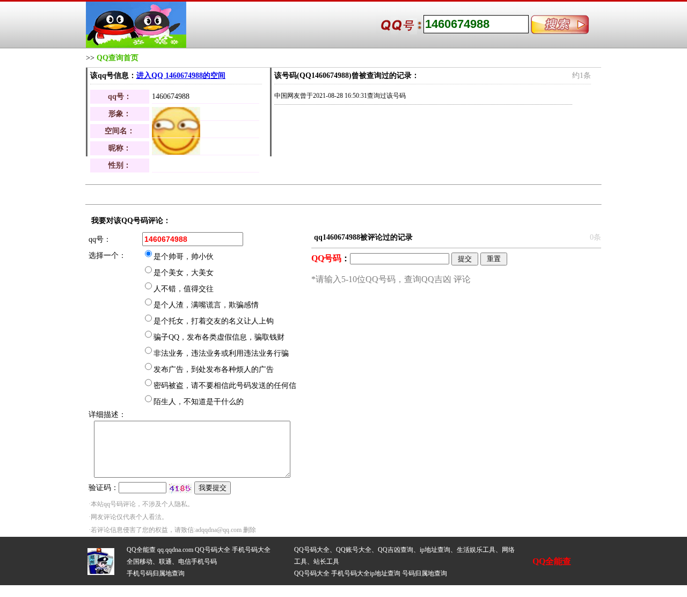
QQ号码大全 (212, 549)
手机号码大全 (251, 549)
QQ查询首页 (117, 58)
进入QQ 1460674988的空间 (180, 75)
